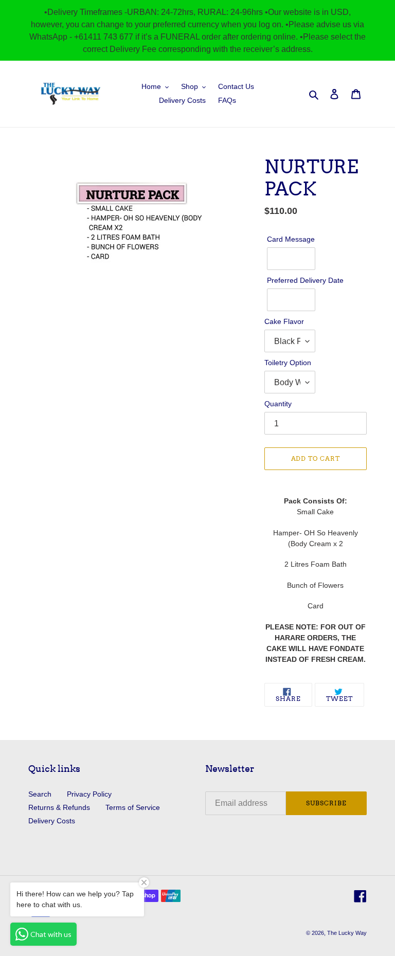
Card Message (291, 239)
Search (39, 794)
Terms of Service (132, 807)
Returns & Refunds (59, 807)
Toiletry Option (287, 362)
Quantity (278, 404)
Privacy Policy (89, 794)
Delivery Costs (51, 821)
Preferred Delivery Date (305, 280)
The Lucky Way (347, 932)
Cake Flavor (284, 321)
